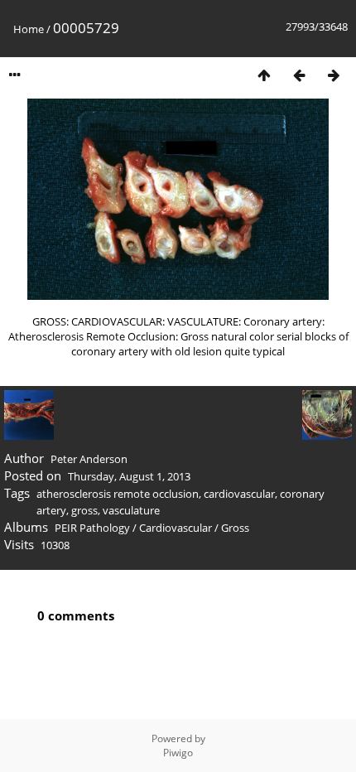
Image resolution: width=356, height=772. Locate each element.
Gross (235, 527)
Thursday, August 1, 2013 (129, 476)
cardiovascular (239, 493)
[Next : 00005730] (333, 74)
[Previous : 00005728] (298, 74)
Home (28, 29)
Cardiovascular (175, 527)
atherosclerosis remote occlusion (117, 493)
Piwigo (178, 752)
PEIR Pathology (92, 527)
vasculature (131, 510)
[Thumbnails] (264, 74)
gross (84, 510)
